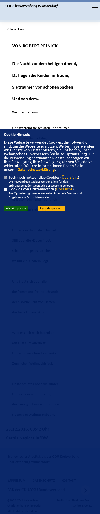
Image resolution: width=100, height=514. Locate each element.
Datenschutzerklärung (36, 170)
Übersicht (70, 178)
